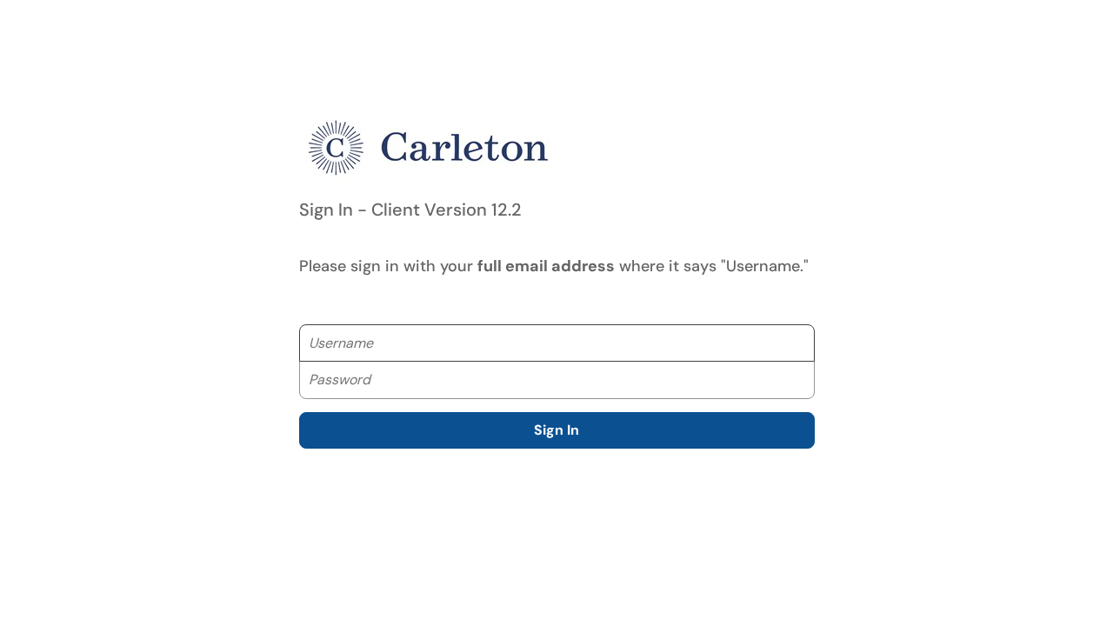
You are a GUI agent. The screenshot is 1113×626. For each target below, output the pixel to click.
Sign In (556, 430)
